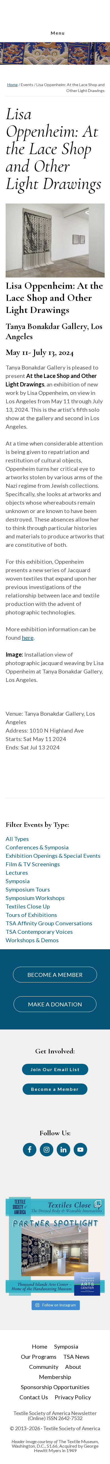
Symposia (18, 880)
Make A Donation (55, 1004)
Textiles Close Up (28, 906)
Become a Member (55, 1089)
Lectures (17, 872)
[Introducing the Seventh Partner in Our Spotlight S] (55, 1246)
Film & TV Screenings (33, 864)
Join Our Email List (55, 1069)
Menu (58, 32)
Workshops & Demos (32, 940)
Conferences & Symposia (37, 847)
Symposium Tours (28, 889)
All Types (17, 838)
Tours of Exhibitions (31, 914)
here (28, 637)
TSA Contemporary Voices (39, 931)
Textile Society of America (55, 23)
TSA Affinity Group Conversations (49, 923)
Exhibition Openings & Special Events (53, 855)
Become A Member (55, 974)
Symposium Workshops (35, 897)
